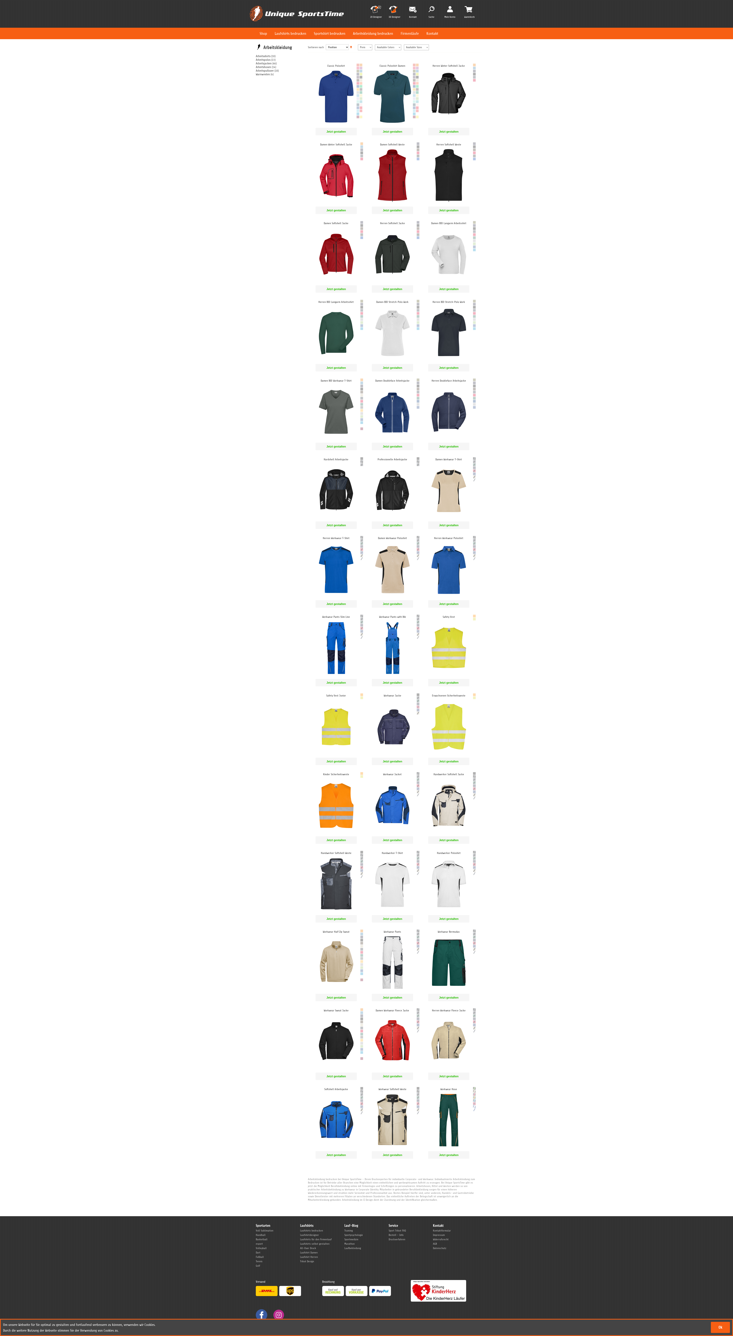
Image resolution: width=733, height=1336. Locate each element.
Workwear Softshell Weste (392, 1089)
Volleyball (261, 1248)
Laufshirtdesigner (309, 1235)
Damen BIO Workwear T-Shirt (336, 380)
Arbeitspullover (265, 70)
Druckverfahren (397, 1239)
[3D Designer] (394, 11)
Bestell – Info (396, 1235)
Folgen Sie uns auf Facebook (261, 1315)
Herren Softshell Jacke (392, 223)
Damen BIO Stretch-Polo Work (392, 302)
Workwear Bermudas (449, 931)
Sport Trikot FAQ (397, 1230)
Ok (720, 1327)
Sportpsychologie (353, 1235)
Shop (263, 33)
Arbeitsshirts (263, 56)
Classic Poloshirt (336, 65)
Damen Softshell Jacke (336, 223)
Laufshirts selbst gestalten (314, 1243)
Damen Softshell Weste (392, 144)
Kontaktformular (442, 1230)
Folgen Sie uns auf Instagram (278, 1315)
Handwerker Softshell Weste (336, 853)
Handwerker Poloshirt (449, 853)
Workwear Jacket (392, 774)
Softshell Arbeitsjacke (336, 1089)
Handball (261, 1235)
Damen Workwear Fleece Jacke (392, 1010)
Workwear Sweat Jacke (336, 1010)
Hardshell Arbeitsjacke (336, 459)
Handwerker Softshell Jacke (449, 774)
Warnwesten (263, 74)
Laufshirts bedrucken (290, 33)
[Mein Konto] (450, 9)
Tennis (259, 1261)
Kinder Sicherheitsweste (336, 774)
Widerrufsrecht (441, 1239)
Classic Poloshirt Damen (392, 65)
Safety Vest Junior (336, 695)
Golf (258, 1265)
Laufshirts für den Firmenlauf (316, 1239)
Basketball (261, 1239)
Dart (258, 1252)
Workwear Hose (448, 1089)
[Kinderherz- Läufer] (438, 1281)
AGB (435, 1243)
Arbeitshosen (263, 67)
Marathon (349, 1243)
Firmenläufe (410, 33)
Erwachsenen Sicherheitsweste (448, 695)
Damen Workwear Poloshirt (392, 538)
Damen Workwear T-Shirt (448, 459)
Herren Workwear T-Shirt (336, 538)
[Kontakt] (413, 10)
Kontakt (432, 33)
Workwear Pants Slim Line (336, 616)
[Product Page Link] (336, 123)
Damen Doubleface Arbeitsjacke (392, 380)
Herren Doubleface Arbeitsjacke (449, 380)
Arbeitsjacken (264, 63)
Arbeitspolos (263, 60)
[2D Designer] (376, 11)
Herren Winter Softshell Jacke (449, 65)
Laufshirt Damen (309, 1252)
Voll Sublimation (264, 1230)
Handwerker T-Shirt (392, 853)
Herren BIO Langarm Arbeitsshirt (336, 302)
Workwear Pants (392, 931)
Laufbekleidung (352, 1248)
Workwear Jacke (392, 695)
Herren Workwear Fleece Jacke (449, 1010)
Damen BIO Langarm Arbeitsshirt (448, 223)
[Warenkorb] (468, 9)
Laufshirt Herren (309, 1257)
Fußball (260, 1257)
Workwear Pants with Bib (392, 616)
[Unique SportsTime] (296, 5)
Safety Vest (449, 616)
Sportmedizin (351, 1239)
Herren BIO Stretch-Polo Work (449, 302)
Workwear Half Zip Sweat (336, 931)
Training (348, 1230)
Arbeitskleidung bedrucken (373, 33)
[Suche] (431, 9)
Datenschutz (439, 1248)
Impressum (439, 1235)
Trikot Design (307, 1261)
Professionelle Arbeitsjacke (392, 459)
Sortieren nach (316, 47)
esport (259, 1243)
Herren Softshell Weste (448, 144)
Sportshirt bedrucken (329, 33)
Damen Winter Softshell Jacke (336, 144)
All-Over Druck (308, 1248)
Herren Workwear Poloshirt (448, 538)
